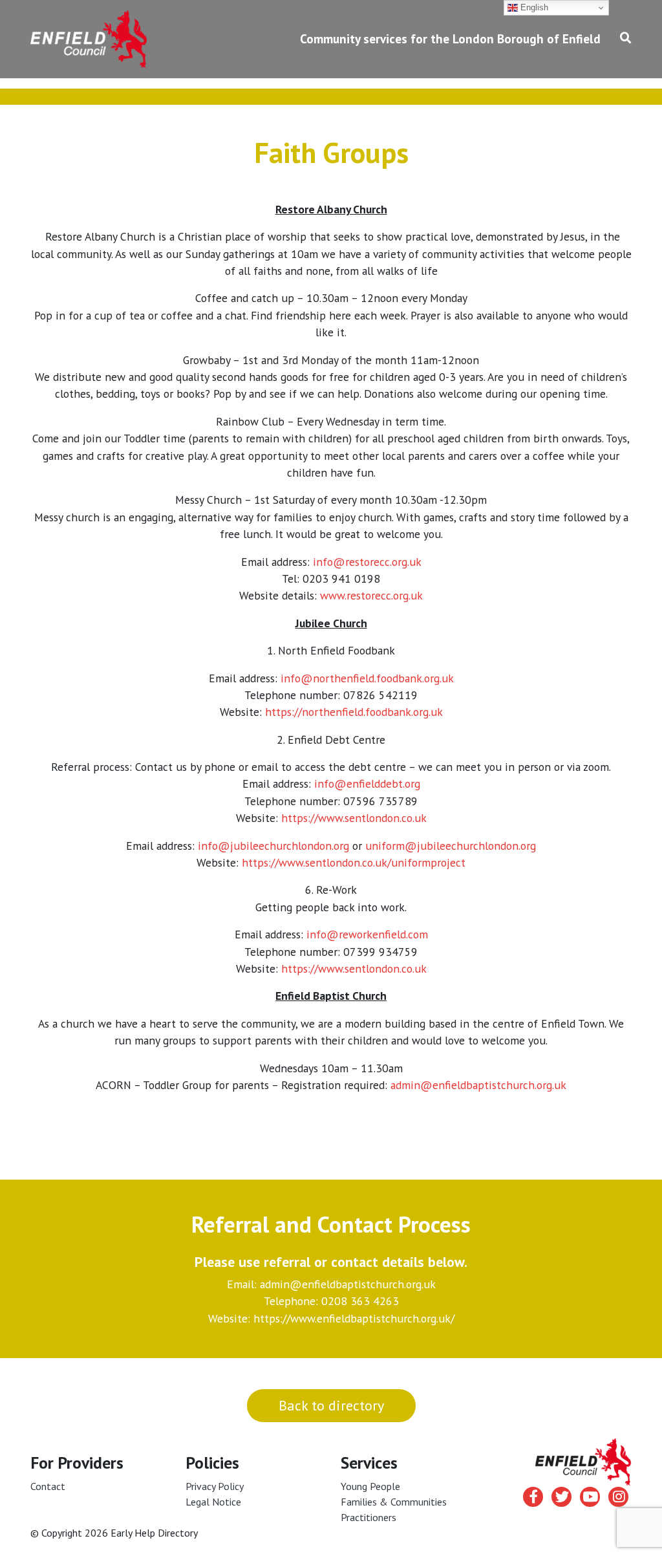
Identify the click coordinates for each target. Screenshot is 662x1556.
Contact (47, 1486)
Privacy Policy (215, 1486)
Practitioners (368, 1517)
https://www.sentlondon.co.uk (354, 817)
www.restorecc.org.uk (371, 595)
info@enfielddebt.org (367, 783)
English (533, 7)
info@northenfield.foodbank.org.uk (367, 678)
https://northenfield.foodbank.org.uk (354, 711)
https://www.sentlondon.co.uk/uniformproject (353, 862)
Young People (370, 1486)
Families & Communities (394, 1501)
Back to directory (331, 1405)
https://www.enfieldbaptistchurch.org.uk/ (353, 1318)
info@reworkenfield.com (367, 934)
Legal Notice (213, 1501)
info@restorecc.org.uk (367, 561)
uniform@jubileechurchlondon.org (450, 845)
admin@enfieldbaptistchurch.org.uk (478, 1084)
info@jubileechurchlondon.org (273, 845)
